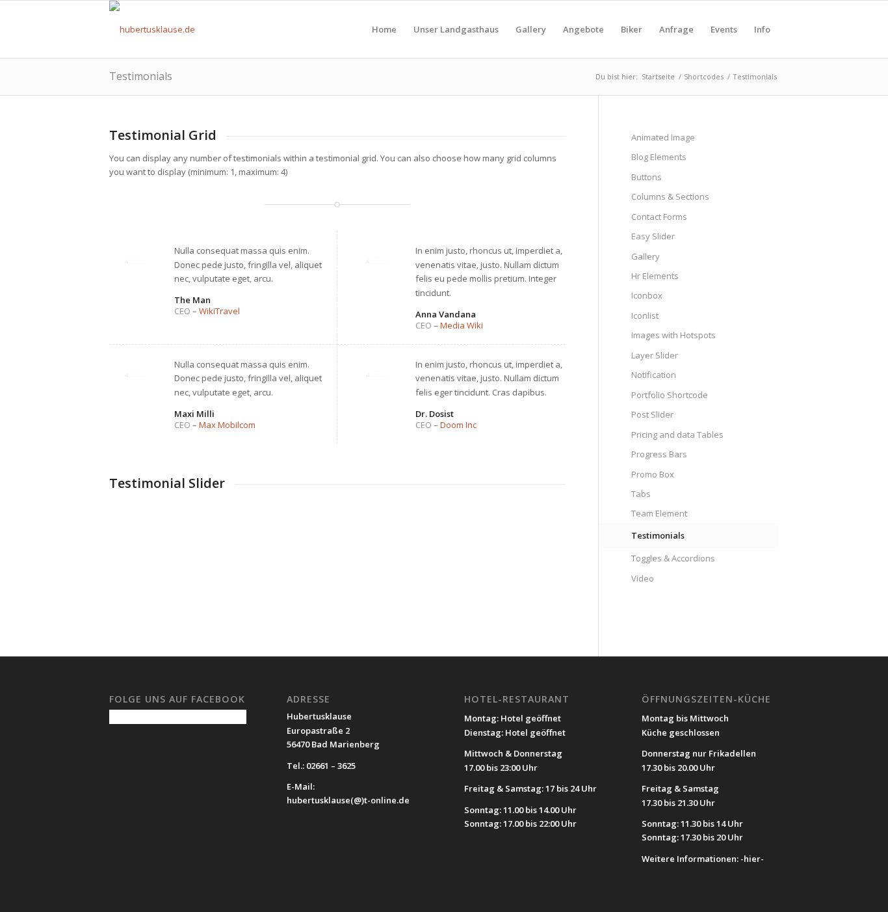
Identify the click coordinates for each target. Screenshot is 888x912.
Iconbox (646, 295)
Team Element (659, 513)
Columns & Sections (670, 196)
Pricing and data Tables (677, 434)
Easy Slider (653, 236)
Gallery (645, 256)
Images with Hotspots (673, 335)
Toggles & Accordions (673, 558)
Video (642, 578)
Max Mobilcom (227, 425)
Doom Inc (458, 425)
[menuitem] (384, 29)
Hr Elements (655, 276)
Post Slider (652, 414)
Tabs (641, 494)
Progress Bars (659, 454)
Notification (653, 375)
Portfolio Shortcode (669, 395)
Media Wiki (461, 325)
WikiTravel (219, 311)
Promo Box (652, 474)
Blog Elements (658, 157)
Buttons (646, 177)
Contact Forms (659, 216)
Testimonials (140, 76)
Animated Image (663, 137)
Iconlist (645, 315)
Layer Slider (654, 355)
